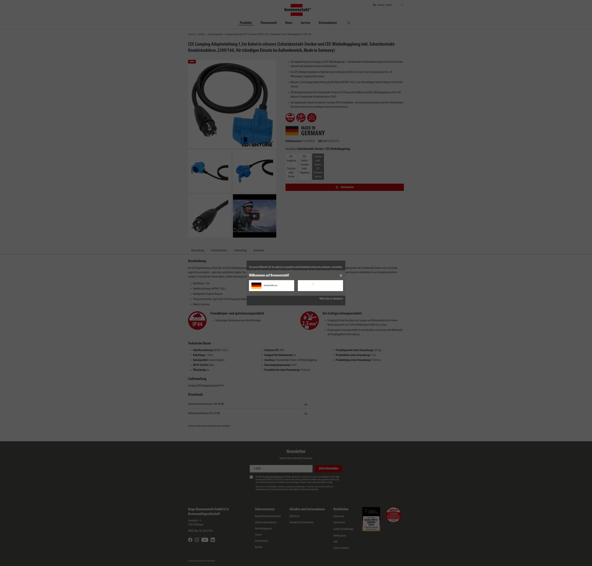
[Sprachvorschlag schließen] (341, 275)
